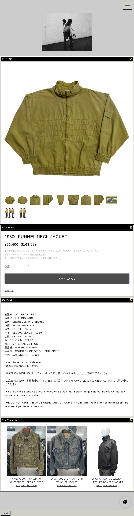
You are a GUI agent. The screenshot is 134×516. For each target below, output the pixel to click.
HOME (6, 513)
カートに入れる (67, 278)
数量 (7, 266)
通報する (9, 290)
